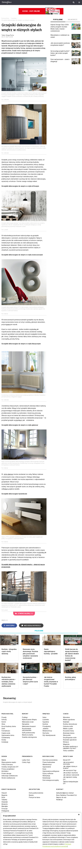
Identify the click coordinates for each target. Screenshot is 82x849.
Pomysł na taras (34, 797)
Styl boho (45, 733)
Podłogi (25, 717)
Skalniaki (66, 722)
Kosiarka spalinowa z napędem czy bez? (70, 747)
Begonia (4, 795)
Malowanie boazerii (29, 726)
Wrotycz (66, 742)
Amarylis (5, 804)
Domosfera (5, 18)
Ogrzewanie (46, 767)
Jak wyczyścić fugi (69, 770)
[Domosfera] (7, 2)
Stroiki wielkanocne (8, 778)
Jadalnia (45, 729)
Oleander (5, 802)
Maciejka (5, 806)
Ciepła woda (6, 733)
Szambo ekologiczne (29, 737)
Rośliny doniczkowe (70, 724)
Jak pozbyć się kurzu (70, 773)
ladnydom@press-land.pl (65, 793)
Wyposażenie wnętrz (9, 762)
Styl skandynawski (49, 735)
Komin (4, 722)
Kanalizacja (46, 778)
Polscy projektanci (8, 769)
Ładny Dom (26, 760)
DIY (64, 779)
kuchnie (14, 18)
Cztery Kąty (26, 762)
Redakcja (59, 800)
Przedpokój (46, 726)
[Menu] (79, 2)
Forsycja (4, 809)
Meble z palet (68, 729)
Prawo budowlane (48, 762)
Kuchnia (45, 724)
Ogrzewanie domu (8, 735)
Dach (3, 729)
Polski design (6, 773)
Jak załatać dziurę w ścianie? (70, 767)
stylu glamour (8, 474)
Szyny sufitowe (47, 773)
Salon (44, 717)
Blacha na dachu (27, 735)
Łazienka (45, 720)
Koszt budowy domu (9, 726)
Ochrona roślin (68, 726)
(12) (25, 613)
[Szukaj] (73, 2)
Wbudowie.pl (47, 764)
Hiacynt (4, 793)
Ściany (4, 740)
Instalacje (5, 742)
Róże (3, 797)
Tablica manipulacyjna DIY (70, 782)
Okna (3, 724)
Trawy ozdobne (68, 751)
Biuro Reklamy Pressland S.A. (66, 795)
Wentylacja (46, 776)
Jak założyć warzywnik (71, 775)
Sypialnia (45, 722)
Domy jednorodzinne (36, 793)
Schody (4, 720)
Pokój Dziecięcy (7, 764)
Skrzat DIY (66, 760)
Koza (44, 769)
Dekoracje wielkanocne (10, 776)
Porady (4, 717)
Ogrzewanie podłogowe (50, 771)
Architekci (5, 771)
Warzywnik (67, 735)
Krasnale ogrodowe (70, 740)
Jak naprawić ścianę (70, 777)
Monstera (66, 717)
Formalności (6, 731)
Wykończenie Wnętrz (29, 720)
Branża (31, 795)
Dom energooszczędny (50, 780)
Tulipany (4, 800)
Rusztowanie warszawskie (26, 729)
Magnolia (66, 744)
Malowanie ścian (28, 722)
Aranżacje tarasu (68, 733)
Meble (4, 760)
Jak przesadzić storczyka (68, 763)
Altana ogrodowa (69, 720)
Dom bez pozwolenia (49, 760)
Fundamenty (6, 738)
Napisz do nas (61, 797)
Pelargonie (5, 811)
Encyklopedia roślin (69, 738)
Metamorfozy (47, 731)
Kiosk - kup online (31, 11)
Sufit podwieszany (28, 733)
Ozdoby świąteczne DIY (10, 767)
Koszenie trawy (68, 731)
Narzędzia (25, 724)
